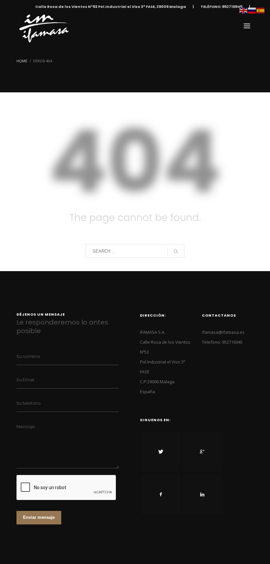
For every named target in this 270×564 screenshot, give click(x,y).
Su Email (25, 380)
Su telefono (28, 403)
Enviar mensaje (39, 517)
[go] (175, 251)
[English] (243, 10)
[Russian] (252, 10)
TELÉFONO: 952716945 (221, 6)
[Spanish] (260, 10)
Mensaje (25, 426)
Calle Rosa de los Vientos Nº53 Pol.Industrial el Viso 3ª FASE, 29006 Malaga (110, 6)
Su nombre (28, 356)
